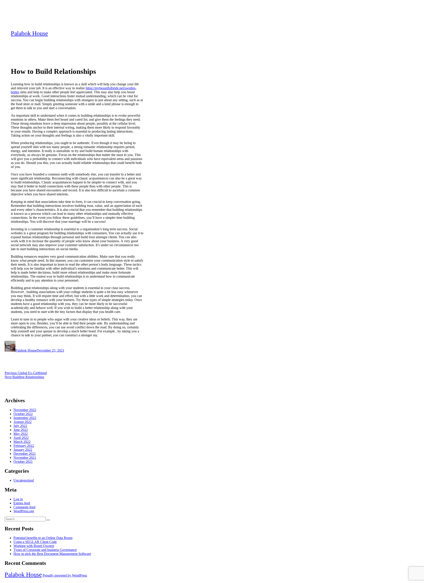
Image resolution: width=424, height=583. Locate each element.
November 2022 (24, 410)
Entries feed (21, 503)
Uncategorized (23, 480)
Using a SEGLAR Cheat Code (35, 542)
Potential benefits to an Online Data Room (42, 538)
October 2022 (23, 414)
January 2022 (22, 450)
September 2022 (24, 418)
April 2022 (21, 438)
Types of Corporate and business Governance (45, 550)
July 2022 (20, 426)
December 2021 (24, 453)
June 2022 (20, 430)
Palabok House (29, 33)
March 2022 (21, 442)
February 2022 (23, 446)
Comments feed (24, 507)
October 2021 (23, 461)
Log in (18, 499)
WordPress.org (23, 511)
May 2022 (20, 434)
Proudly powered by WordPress (65, 575)
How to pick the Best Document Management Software (52, 554)
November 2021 (24, 457)
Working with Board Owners (33, 546)
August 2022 (22, 422)
